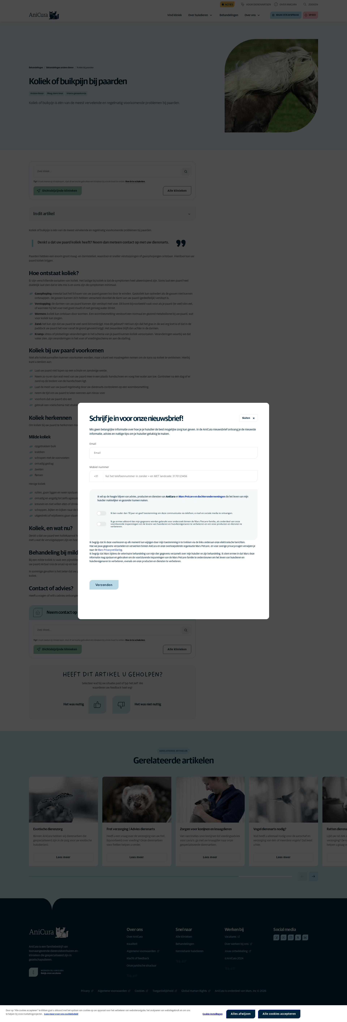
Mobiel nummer (99, 467)
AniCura (170, 496)
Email (92, 443)
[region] (173, 1013)
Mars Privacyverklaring (110, 550)
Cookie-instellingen (212, 1014)
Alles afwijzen (241, 1013)
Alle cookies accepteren (279, 1013)
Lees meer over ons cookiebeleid (61, 1014)
